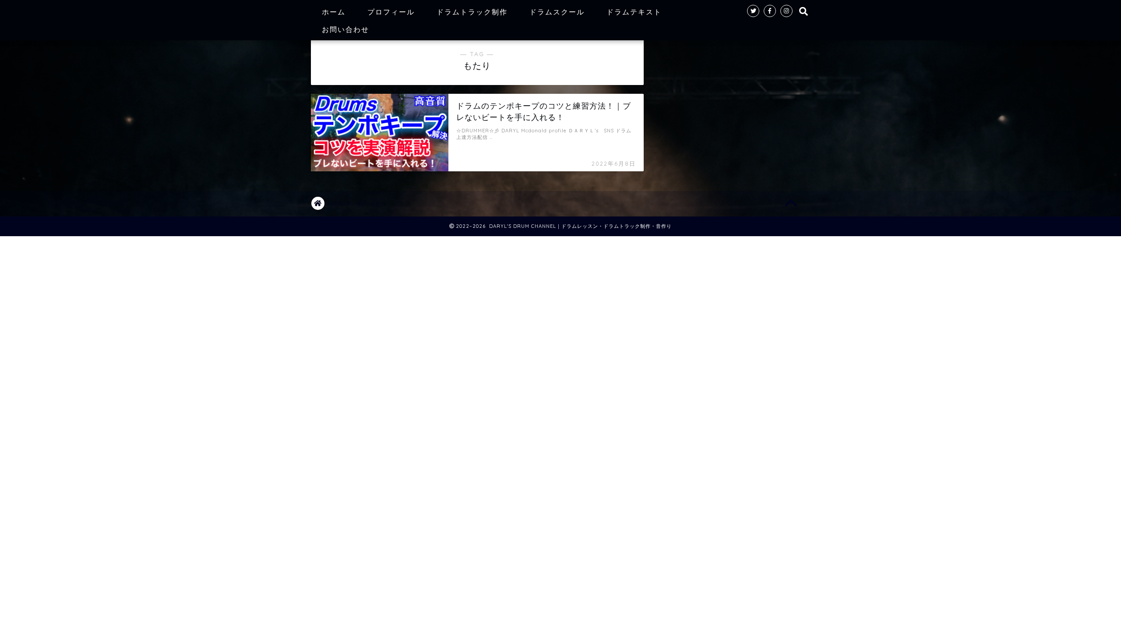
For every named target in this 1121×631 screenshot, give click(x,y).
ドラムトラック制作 (472, 11)
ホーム (333, 11)
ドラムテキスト (634, 11)
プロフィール (391, 11)
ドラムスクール (557, 11)
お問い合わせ (345, 29)
